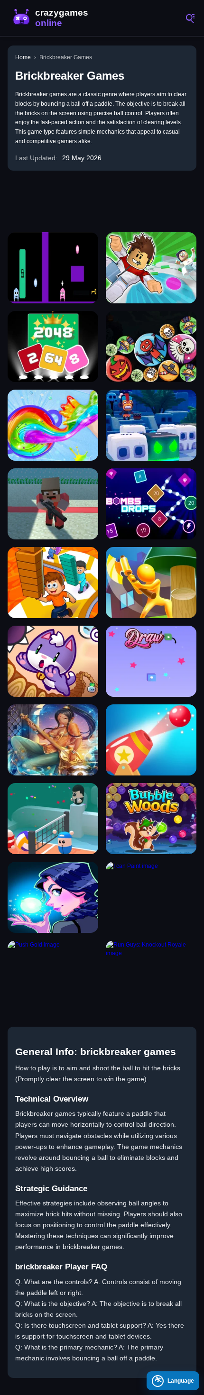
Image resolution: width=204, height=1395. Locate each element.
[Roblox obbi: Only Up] (151, 267)
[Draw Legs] (151, 661)
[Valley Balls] (53, 818)
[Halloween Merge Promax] (151, 346)
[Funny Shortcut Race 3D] (53, 582)
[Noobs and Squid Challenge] (53, 503)
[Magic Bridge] (53, 661)
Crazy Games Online (52, 18)
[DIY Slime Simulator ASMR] (53, 425)
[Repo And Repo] (53, 267)
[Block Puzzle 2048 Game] (53, 346)
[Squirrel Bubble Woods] (151, 818)
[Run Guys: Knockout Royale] (151, 976)
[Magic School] (53, 897)
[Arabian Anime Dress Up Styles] (53, 739)
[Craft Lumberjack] (151, 582)
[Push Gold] (53, 976)
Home (23, 57)
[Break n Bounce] (151, 425)
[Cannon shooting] (151, 739)
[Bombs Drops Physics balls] (151, 503)
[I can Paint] (151, 897)
